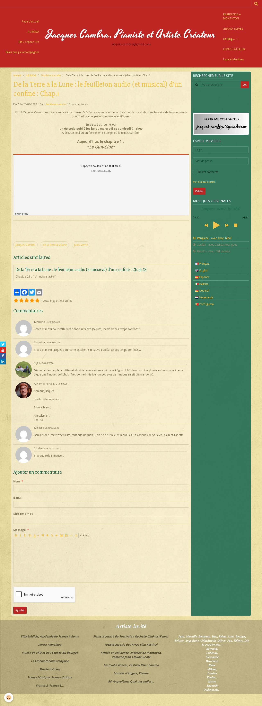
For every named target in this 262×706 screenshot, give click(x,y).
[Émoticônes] (76, 535)
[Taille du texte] (29, 535)
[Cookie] (8, 697)
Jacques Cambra (25, 244)
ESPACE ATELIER (234, 49)
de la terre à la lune (55, 244)
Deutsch (203, 290)
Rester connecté (208, 172)
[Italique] (20, 535)
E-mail (17, 497)
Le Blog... (229, 38)
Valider (199, 191)
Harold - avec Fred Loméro (213, 251)
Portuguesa (206, 304)
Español (203, 277)
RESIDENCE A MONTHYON (232, 16)
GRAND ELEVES (233, 28)
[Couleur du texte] (36, 535)
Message (19, 530)
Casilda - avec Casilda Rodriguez (216, 244)
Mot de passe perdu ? (204, 182)
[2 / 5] (21, 300)
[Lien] (52, 535)
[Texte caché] (56, 535)
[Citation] (42, 535)
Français (203, 263)
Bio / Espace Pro (28, 42)
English (203, 270)
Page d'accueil (30, 21)
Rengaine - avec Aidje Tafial (213, 238)
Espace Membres (233, 59)
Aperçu (86, 535)
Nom (16, 481)
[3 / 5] (26, 300)
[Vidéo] (66, 535)
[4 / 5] (32, 300)
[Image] (61, 535)
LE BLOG (31, 75)
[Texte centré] (47, 535)
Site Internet (23, 513)
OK (245, 84)
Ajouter (20, 610)
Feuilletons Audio (51, 75)
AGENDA (33, 31)
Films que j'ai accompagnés (22, 52)
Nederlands (205, 297)
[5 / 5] (37, 300)
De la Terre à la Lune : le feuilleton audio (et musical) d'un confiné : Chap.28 (81, 269)
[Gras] (15, 535)
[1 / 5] (16, 300)
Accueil (17, 75)
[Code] (71, 535)
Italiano (203, 284)
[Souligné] (25, 535)
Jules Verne (81, 244)
